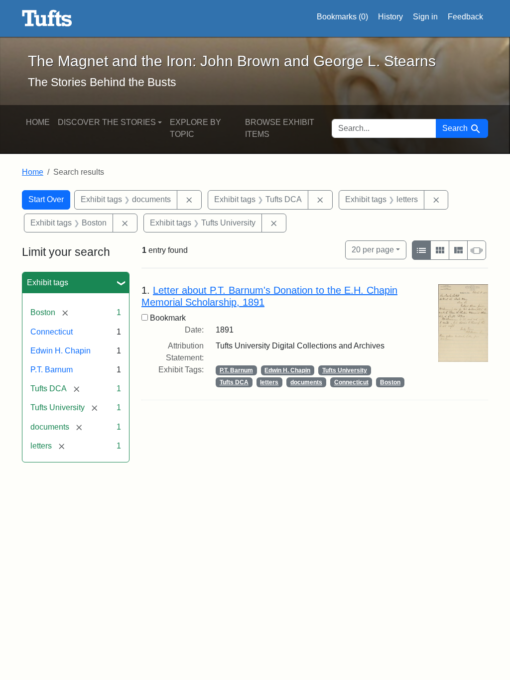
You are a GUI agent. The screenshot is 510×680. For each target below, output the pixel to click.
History (390, 16)
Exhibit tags (47, 282)
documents (306, 382)
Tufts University (344, 370)
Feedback (465, 16)
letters (269, 382)
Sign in (425, 16)
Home (38, 122)
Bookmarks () (342, 16)
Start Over (46, 199)
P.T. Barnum (51, 369)
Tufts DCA (234, 382)
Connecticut (51, 332)
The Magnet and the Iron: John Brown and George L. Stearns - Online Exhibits (47, 18)
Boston (390, 382)
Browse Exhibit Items (279, 128)
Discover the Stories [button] (107, 122)
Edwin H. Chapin (60, 350)
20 (373, 249)
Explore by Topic (195, 128)
